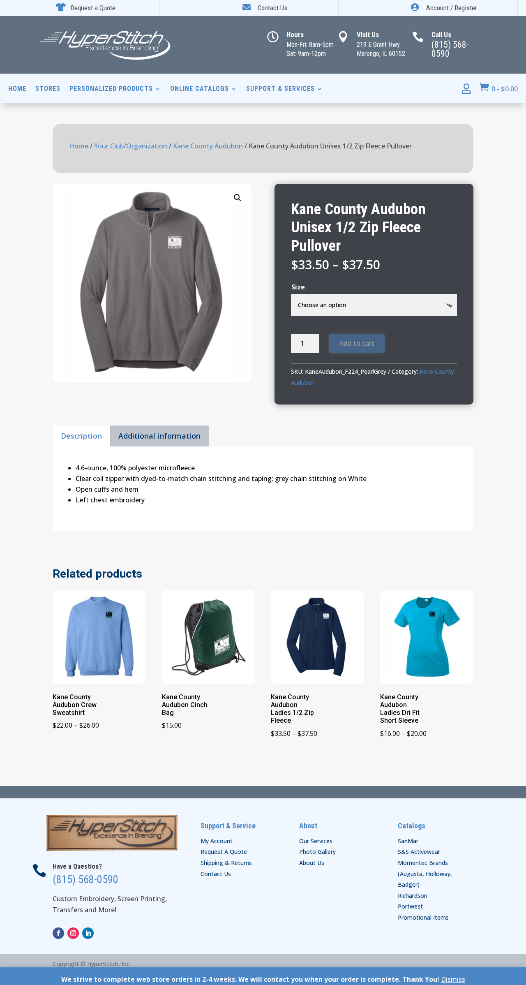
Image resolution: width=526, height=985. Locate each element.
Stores (47, 89)
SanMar (408, 841)
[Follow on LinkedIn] (88, 933)
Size (298, 286)
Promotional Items (423, 917)
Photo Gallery (317, 852)
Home (17, 89)
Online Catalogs (199, 89)
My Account (217, 841)
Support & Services (280, 89)
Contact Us (216, 874)
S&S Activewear (419, 852)
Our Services (315, 841)
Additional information (159, 436)
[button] (237, 197)
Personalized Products (111, 89)
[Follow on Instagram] (73, 933)
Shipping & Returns (226, 863)
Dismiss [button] (453, 979)
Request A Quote (224, 852)
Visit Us (368, 34)
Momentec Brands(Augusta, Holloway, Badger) (425, 873)
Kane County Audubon (208, 145)
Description (81, 436)
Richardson (412, 895)
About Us (311, 863)
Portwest (410, 906)
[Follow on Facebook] (58, 933)
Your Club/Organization (130, 145)
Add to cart (356, 343)
